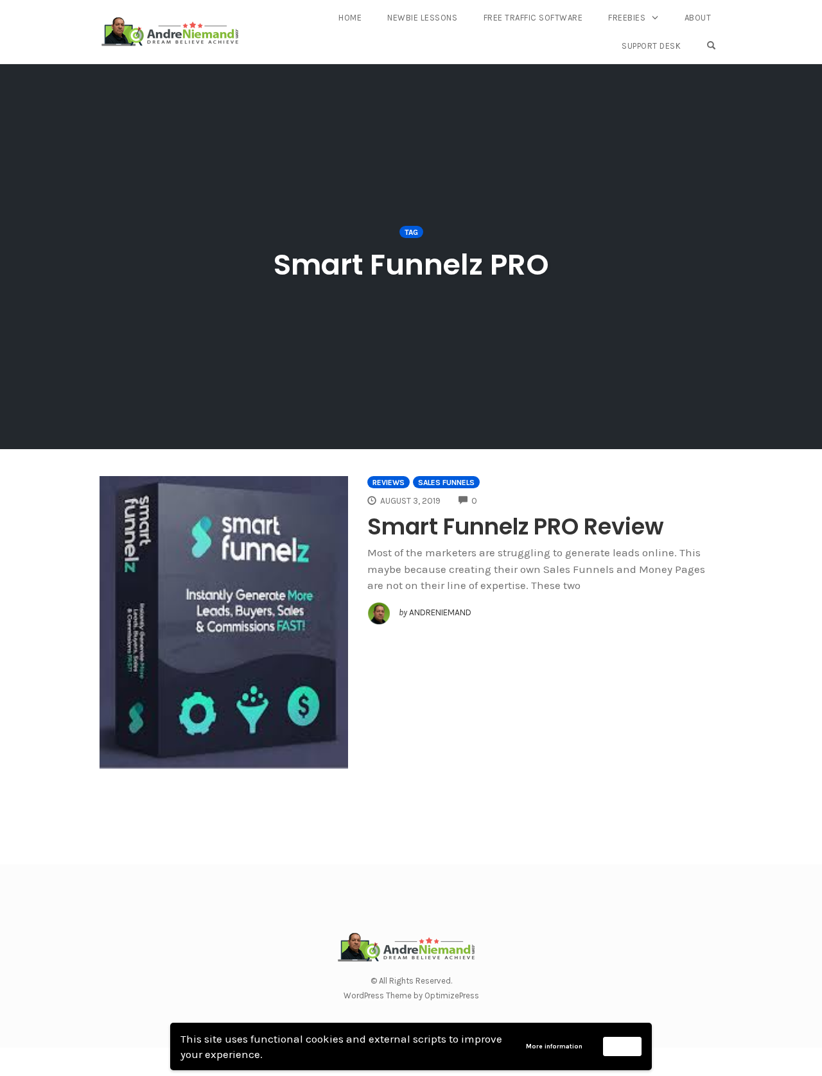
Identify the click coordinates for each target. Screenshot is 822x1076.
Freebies (626, 17)
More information (554, 1046)
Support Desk (651, 46)
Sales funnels (446, 482)
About (698, 17)
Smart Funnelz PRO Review (515, 526)
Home (350, 17)
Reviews (388, 482)
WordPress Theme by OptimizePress (411, 995)
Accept (622, 1046)
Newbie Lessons (422, 17)
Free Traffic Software (533, 17)
